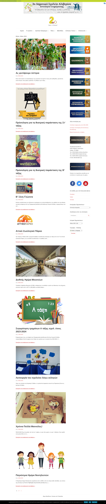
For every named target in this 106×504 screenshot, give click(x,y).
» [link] (21, 491)
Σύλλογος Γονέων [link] (70, 30)
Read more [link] (94, 502)
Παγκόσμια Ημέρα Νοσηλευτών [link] (32, 475)
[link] (104, 3)
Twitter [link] (71, 197)
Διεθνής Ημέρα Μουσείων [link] (29, 279)
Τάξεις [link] (52, 30)
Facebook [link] (72, 194)
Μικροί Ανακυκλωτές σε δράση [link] (77, 132)
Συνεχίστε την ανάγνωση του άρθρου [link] (25, 84)
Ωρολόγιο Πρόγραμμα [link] (41, 30)
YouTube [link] (72, 199)
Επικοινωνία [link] (82, 30)
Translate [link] (73, 233)
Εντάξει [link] (85, 502)
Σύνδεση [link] (19, 0)
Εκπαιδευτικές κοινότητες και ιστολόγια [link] (8, 0)
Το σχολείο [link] (29, 30)
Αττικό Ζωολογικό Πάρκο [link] (29, 231)
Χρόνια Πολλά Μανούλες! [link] (29, 426)
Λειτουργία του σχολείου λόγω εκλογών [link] (36, 377)
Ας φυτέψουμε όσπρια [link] (27, 73)
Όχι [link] (90, 502)
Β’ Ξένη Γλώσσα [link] (24, 197)
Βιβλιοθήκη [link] (60, 30)
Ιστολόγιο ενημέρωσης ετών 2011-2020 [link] (79, 125)
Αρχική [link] (22, 30)
